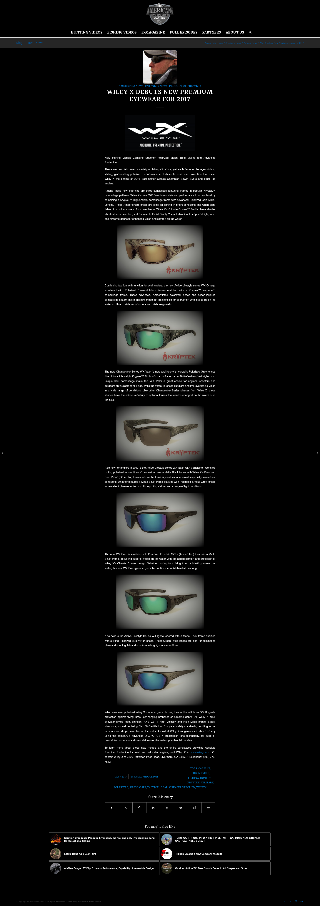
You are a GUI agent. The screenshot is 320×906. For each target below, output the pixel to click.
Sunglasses (137, 787)
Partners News (156, 86)
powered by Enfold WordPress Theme (84, 901)
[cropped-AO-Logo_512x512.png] (160, 14)
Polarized (121, 787)
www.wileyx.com (200, 752)
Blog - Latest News (30, 43)
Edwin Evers (200, 773)
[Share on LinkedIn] (153, 807)
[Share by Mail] (208, 807)
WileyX (201, 787)
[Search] (248, 32)
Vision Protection (182, 787)
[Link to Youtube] (301, 901)
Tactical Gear (157, 787)
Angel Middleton (146, 776)
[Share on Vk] (181, 807)
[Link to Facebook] (285, 901)
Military (207, 782)
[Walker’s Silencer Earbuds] (317, 453)
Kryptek (193, 782)
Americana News (131, 86)
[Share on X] (126, 807)
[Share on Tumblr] (167, 807)
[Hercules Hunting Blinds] (3, 453)
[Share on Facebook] (112, 807)
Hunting (206, 778)
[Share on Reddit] (194, 807)
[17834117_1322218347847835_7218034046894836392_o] (160, 67)
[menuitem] (86, 32)
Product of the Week (185, 86)
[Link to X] (290, 901)
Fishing (193, 778)
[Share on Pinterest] (139, 807)
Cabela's (204, 768)
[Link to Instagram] (296, 901)
